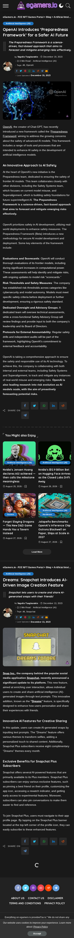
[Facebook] (17, 71)
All (24, 65)
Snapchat (30, 612)
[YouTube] (40, 887)
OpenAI (30, 65)
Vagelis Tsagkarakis (27, 57)
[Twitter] (21, 71)
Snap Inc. (9, 673)
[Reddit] (38, 71)
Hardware (47, 514)
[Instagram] (33, 887)
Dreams (37, 701)
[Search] (67, 5)
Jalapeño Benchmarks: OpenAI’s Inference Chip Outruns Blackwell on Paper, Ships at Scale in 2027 (54, 529)
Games (10, 514)
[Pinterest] (25, 71)
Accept (37, 933)
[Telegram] (42, 71)
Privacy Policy (40, 926)
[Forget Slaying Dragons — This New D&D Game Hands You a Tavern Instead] (19, 505)
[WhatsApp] (29, 71)
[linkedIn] (33, 71)
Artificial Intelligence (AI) (18, 23)
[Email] (46, 71)
